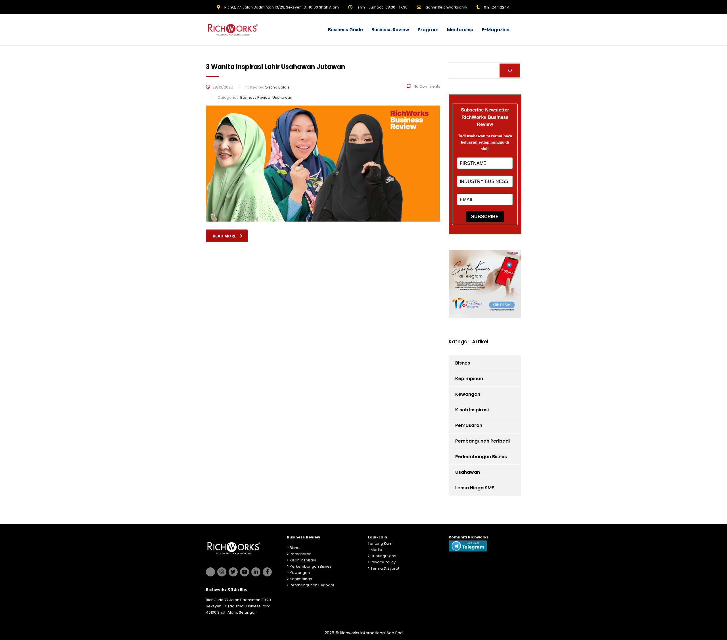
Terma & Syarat (385, 568)
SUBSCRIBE (485, 216)
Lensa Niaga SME (474, 488)
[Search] (510, 70)
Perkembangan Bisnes (481, 456)
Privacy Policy (383, 562)
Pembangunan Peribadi (482, 441)
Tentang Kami (380, 543)
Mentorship (460, 29)
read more (224, 236)
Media (376, 549)
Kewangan (467, 394)
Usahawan (467, 472)
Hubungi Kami (383, 556)
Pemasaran (468, 425)
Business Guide (345, 29)
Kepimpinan (469, 378)
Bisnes (462, 363)
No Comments (426, 86)
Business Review (390, 29)
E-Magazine (495, 29)
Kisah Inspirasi (472, 410)
